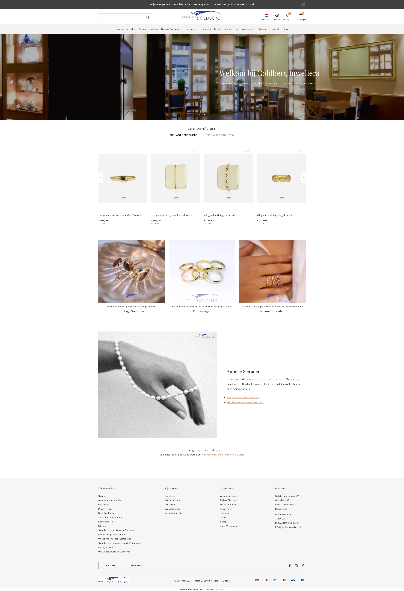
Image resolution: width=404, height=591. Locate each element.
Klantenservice (105, 521)
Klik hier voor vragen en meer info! (245, 402)
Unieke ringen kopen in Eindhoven (114, 538)
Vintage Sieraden (125, 28)
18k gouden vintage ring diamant (274, 215)
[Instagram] (296, 565)
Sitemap (102, 526)
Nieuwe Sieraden (170, 28)
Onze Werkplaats (245, 28)
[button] (200, 114)
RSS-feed (225, 580)
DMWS (207, 580)
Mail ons (136, 565)
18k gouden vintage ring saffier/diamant (119, 215)
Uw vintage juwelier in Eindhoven (114, 551)
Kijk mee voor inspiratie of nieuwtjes (223, 454)
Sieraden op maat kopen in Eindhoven (116, 530)
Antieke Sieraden (148, 28)
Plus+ (215, 580)
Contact (274, 28)
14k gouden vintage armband (219, 215)
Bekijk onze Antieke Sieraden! (243, 397)
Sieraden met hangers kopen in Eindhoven (119, 543)
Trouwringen (190, 28)
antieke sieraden (276, 379)
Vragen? (262, 28)
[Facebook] (290, 565)
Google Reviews (219, 589)
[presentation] (100, 178)
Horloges (206, 28)
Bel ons (110, 565)
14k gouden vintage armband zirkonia (171, 215)
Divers (217, 28)
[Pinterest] (303, 565)
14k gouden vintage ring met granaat (383, 505)
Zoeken (147, 17)
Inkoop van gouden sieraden (112, 534)
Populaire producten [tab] (219, 135)
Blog (285, 28)
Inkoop (228, 28)
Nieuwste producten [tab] (184, 135)
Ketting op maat (105, 547)
